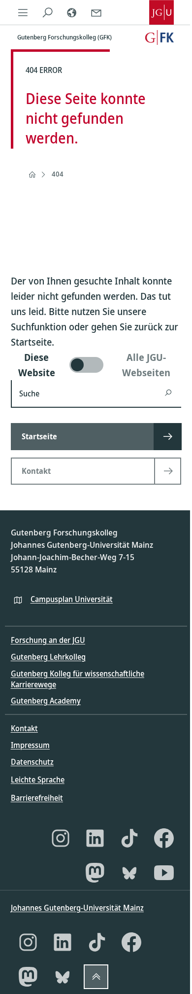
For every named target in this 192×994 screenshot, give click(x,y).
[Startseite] (32, 174)
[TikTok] (129, 838)
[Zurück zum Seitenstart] (96, 976)
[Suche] (47, 12)
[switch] (96, 365)
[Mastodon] (95, 873)
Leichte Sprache (37, 779)
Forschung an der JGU (48, 640)
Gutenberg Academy (46, 700)
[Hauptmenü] (23, 12)
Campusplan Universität (72, 599)
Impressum (30, 745)
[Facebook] (164, 838)
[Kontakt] (96, 12)
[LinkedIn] (95, 838)
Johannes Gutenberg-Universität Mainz (77, 907)
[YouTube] (164, 873)
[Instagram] (60, 838)
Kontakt (24, 728)
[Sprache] (72, 12)
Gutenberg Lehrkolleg (48, 656)
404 (58, 173)
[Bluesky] (129, 873)
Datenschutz (32, 761)
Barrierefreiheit (37, 797)
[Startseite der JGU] (161, 12)
